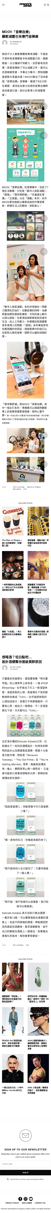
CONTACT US (40, 1203)
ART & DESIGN (18, 945)
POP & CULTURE (18, 487)
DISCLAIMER (27, 1203)
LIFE (25, 489)
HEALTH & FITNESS (34, 487)
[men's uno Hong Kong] (25, 5)
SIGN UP (25, 1173)
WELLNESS (17, 489)
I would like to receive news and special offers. (27, 1179)
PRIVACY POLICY (12, 1203)
